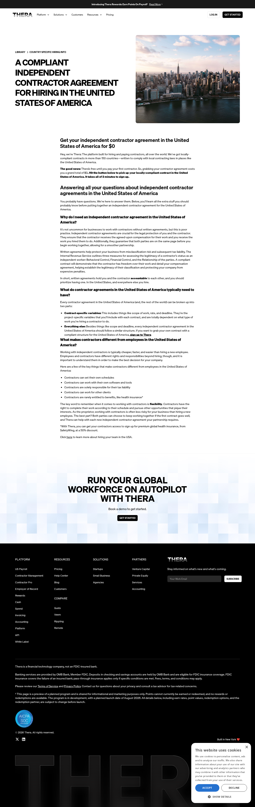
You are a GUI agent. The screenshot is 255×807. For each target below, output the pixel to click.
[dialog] (221, 773)
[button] (221, 796)
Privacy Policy (72, 686)
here (69, 437)
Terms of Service (48, 686)
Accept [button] (207, 787)
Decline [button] (234, 787)
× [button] (246, 747)
